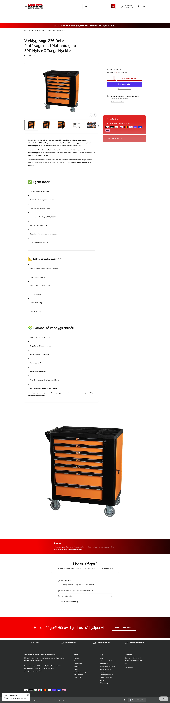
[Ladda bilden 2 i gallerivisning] (46, 125)
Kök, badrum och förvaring (108, 661)
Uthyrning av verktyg (106, 675)
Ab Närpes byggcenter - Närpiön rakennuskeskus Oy (41, 700)
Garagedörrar (78, 664)
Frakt (115, 72)
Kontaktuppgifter (123, 628)
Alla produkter (78, 675)
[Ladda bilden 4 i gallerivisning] (76, 125)
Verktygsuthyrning (80, 672)
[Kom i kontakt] (138, 6)
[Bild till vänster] (90, 115)
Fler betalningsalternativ (124, 89)
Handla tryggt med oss (115, 138)
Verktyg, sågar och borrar (80, 15)
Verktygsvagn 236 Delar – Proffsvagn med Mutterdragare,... (47, 30)
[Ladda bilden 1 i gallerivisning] (31, 125)
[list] (85, 643)
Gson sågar (77, 677)
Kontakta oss (129, 667)
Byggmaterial (62, 15)
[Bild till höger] (94, 115)
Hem (27, 30)
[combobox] (99, 6)
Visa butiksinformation (117, 102)
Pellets (76, 669)
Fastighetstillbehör (99, 15)
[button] (25, 6)
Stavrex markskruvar (106, 677)
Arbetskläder (114, 15)
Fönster (76, 658)
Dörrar (76, 661)
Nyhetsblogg (104, 683)
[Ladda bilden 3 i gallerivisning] (61, 125)
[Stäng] (28, 695)
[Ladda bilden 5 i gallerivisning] (91, 125)
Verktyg (76, 666)
